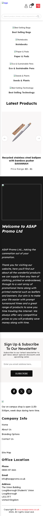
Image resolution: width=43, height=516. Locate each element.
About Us (6, 429)
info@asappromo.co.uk (13, 478)
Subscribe (21, 373)
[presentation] (5, 138)
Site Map (6, 452)
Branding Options (11, 434)
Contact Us (7, 439)
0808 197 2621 (9, 470)
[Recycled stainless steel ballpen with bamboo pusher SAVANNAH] (21, 132)
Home (5, 424)
